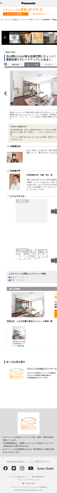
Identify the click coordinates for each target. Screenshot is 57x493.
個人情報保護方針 (38, 477)
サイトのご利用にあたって (18, 477)
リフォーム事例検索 (42, 20)
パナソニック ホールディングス (28, 479)
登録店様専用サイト (40, 14)
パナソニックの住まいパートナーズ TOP (18, 20)
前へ (5, 37)
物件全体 (15, 65)
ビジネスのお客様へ (15, 14)
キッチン (48, 65)
